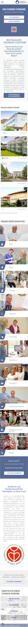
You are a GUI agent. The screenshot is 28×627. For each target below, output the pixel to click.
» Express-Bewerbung (14, 21)
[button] (2, 624)
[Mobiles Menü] (2, 2)
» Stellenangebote (14, 17)
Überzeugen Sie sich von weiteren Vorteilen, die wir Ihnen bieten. (14, 539)
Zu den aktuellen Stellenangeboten (14, 95)
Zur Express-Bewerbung (14, 581)
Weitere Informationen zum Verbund (9, 213)
